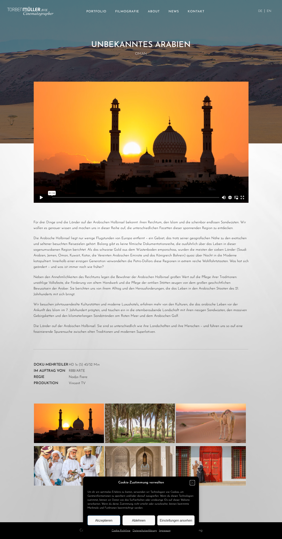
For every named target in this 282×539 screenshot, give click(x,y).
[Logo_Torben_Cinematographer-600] (30, 2)
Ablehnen (138, 520)
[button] (192, 483)
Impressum (165, 530)
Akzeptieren (103, 520)
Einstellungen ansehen (176, 520)
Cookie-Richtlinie (121, 530)
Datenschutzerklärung (145, 530)
